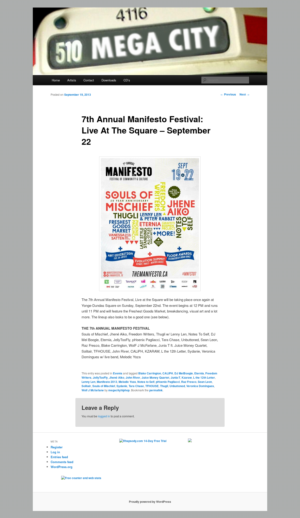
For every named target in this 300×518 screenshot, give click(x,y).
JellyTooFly (100, 377)
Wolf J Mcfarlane (93, 390)
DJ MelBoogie (183, 373)
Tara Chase (136, 386)
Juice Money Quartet (155, 377)
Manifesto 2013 (107, 382)
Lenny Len (88, 382)
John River (133, 377)
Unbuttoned (177, 386)
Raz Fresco (188, 382)
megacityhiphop (119, 390)
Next (244, 94)
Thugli (164, 386)
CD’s (127, 80)
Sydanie (121, 386)
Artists (71, 80)
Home (56, 80)
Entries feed (59, 457)
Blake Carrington (149, 373)
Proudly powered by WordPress (150, 501)
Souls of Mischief (103, 386)
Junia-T (175, 377)
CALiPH (167, 373)
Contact (88, 80)
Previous (228, 94)
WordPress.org (61, 467)
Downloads (108, 80)
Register (57, 447)
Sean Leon (205, 382)
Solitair (86, 386)
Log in (55, 452)
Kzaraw (187, 377)
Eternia (199, 373)
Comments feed (62, 462)
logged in (104, 416)
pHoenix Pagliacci (168, 382)
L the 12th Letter (204, 377)
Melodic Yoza (127, 382)
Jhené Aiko (116, 377)
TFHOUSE (152, 386)
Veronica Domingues (200, 386)
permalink (156, 390)
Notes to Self (145, 382)
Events (117, 373)
